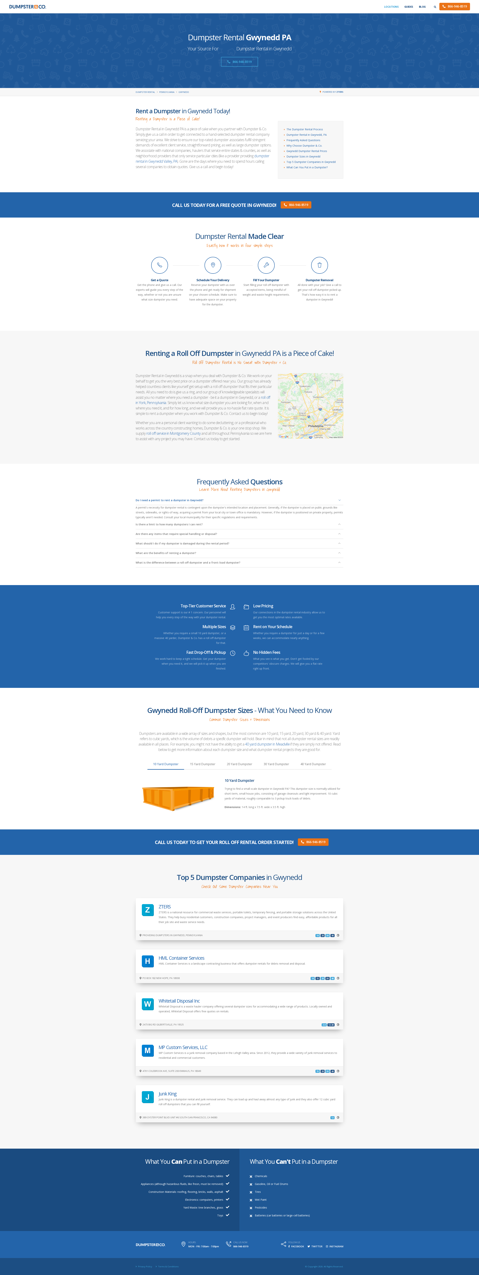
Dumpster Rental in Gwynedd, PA (306, 134)
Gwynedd (184, 92)
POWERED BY (333, 91)
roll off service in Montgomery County (173, 433)
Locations (391, 6)
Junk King (168, 1093)
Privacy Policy (145, 1266)
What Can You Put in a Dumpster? (307, 167)
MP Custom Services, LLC (183, 1047)
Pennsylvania (166, 92)
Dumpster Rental (145, 92)
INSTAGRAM (336, 1246)
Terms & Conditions (168, 1266)
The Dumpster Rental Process (304, 129)
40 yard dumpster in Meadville (267, 744)
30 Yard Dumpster (276, 764)
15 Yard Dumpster (202, 764)
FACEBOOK (297, 1246)
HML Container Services (181, 958)
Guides (408, 6)
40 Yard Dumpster (313, 764)
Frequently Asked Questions (303, 140)
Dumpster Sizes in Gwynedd (303, 156)
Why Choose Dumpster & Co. (304, 145)
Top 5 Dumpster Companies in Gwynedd (311, 162)
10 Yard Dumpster (166, 764)
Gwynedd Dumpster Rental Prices (306, 151)
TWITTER (316, 1246)
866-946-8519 (457, 6)
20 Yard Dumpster (239, 764)
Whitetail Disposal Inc (179, 1001)
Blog (422, 6)
